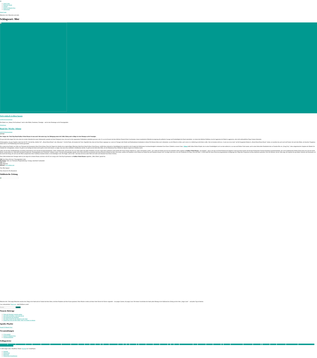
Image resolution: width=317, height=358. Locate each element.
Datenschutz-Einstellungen (10, 356)
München (176, 344)
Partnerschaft (209, 344)
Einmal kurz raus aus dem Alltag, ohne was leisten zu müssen (19, 320)
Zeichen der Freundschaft (6, 346)
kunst (124, 344)
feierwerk (87, 344)
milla (169, 344)
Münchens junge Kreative (186, 344)
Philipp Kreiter (217, 344)
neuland (5, 6)
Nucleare (24, 348)
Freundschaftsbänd (8, 337)
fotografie (92, 344)
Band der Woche (7, 5)
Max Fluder (156, 344)
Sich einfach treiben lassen (11, 116)
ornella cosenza (202, 344)
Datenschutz (6, 9)
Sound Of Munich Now (6, 327)
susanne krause (257, 344)
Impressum (6, 354)
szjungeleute (9, 119)
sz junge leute (266, 344)
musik (172, 344)
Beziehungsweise (66, 344)
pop (222, 344)
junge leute (106, 344)
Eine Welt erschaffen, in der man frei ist (13, 316)
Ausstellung (29, 344)
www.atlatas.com (9, 165)
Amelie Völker (12, 344)
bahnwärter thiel (36, 344)
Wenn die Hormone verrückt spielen (12, 314)
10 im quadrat (6, 334)
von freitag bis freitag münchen (306, 344)
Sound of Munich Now (9, 8)
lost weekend (142, 344)
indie (101, 344)
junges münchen (113, 344)
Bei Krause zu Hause (55, 344)
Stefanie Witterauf (248, 344)
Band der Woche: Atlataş (10, 129)
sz (261, 344)
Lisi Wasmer (133, 344)
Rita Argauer (226, 344)
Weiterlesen (3, 125)
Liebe (127, 344)
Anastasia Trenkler (21, 344)
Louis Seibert (149, 344)
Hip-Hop (97, 344)
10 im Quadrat (4, 344)
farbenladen (81, 344)
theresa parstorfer (281, 344)
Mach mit (13, 304)
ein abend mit (74, 344)
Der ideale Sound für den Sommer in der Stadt (15, 319)
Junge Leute (6, 3)
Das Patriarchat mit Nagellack (11, 317)
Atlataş (185, 146)
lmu (138, 344)
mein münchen (163, 344)
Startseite (5, 351)
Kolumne (120, 344)
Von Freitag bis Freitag (292, 344)
